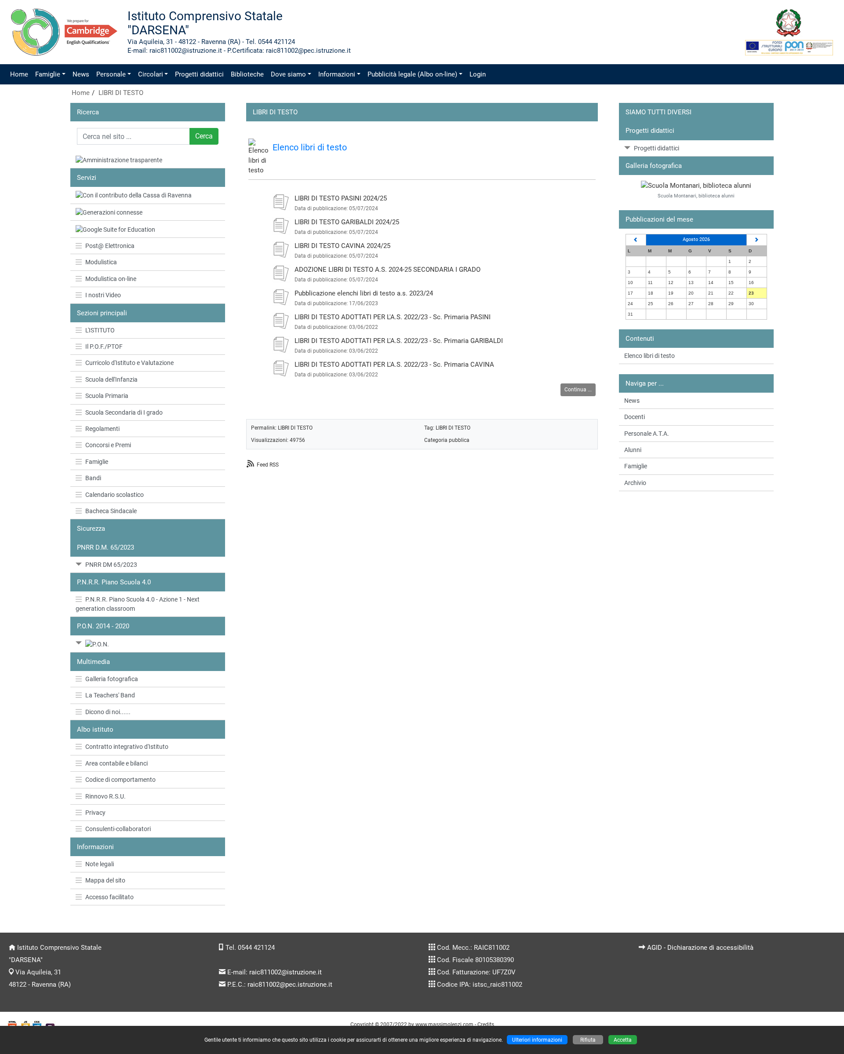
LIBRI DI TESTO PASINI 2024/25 (341, 198)
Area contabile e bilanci (116, 763)
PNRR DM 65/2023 (111, 564)
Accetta (623, 1039)
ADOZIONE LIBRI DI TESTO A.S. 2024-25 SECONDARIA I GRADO (387, 270)
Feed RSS (268, 464)
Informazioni (336, 74)
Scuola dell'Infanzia (111, 379)
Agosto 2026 (696, 239)
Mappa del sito (105, 880)
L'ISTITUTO (100, 330)
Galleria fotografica (111, 678)
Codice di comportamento (120, 779)
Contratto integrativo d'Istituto (126, 746)
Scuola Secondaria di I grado (124, 412)
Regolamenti (102, 428)
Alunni (632, 449)
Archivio (635, 482)
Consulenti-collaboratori (118, 828)
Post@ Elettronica (110, 245)
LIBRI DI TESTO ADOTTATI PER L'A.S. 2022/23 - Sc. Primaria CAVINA (394, 364)
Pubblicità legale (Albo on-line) (412, 74)
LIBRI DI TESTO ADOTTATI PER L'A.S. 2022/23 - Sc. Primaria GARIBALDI (399, 341)
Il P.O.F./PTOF (104, 346)
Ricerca (88, 112)
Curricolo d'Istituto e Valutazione (129, 362)
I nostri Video (103, 295)
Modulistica (101, 262)
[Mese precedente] (635, 239)
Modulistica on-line (110, 278)
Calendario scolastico (114, 494)
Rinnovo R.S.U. (105, 796)
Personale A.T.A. (646, 433)
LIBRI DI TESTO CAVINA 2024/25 (342, 246)
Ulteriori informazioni (537, 1039)
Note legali (99, 864)
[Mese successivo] (757, 239)
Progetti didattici (199, 74)
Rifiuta (588, 1039)
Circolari (150, 74)
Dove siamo (288, 74)
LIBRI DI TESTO (120, 93)
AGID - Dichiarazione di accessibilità (700, 948)
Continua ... (578, 389)
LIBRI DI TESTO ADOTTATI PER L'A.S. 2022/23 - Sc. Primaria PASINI (393, 317)
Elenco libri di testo (310, 147)
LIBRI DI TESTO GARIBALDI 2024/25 (347, 222)
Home (19, 74)
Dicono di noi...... (108, 711)
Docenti (634, 416)
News (81, 74)
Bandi (93, 477)
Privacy (95, 812)
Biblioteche (247, 74)
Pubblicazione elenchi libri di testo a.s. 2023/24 (364, 293)
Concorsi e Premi (108, 445)
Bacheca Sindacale (111, 510)
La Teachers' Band (110, 695)
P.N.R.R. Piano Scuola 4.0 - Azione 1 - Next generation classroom (138, 604)
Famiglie (47, 74)
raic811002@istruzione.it (285, 972)
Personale (111, 74)
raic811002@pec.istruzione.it (289, 984)
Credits (485, 1024)
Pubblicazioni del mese (659, 219)
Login (477, 74)
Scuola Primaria (106, 395)
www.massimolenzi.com (444, 1024)
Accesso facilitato (109, 897)
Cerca (204, 136)
